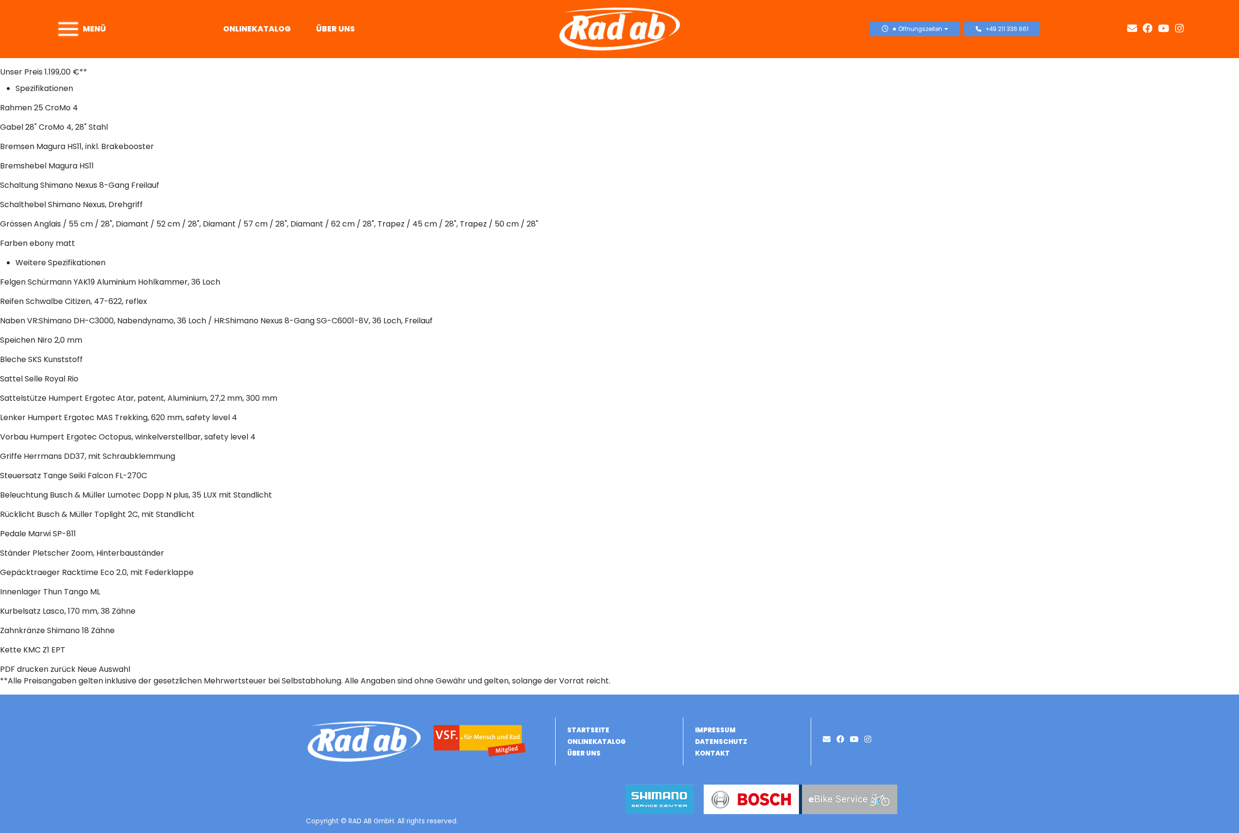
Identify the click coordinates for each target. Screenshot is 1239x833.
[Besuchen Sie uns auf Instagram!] (1181, 28)
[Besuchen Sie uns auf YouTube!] (1166, 28)
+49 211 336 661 (1006, 29)
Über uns (335, 28)
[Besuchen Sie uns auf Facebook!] (1150, 28)
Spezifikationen (44, 88)
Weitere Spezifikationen (60, 262)
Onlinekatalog (257, 28)
